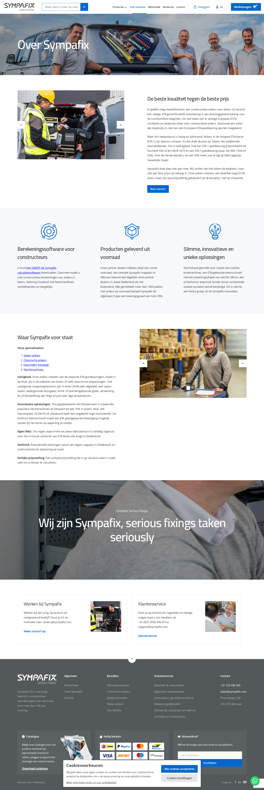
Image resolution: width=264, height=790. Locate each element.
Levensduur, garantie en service (174, 698)
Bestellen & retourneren (169, 685)
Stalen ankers (115, 704)
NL (221, 7)
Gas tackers (114, 710)
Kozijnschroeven (117, 698)
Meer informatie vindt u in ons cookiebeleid (91, 782)
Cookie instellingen (179, 778)
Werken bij (168, 6)
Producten (118, 6)
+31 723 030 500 (230, 685)
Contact (180, 6)
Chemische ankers (118, 691)
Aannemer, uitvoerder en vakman (175, 710)
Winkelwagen (245, 6)
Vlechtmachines (33, 369)
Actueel (68, 698)
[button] (21, 125)
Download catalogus (35, 768)
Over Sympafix (138, 6)
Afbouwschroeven (118, 685)
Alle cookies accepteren (179, 769)
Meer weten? (158, 189)
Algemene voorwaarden (169, 691)
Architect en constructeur (170, 716)
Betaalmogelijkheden (167, 704)
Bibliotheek (154, 6)
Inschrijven (209, 763)
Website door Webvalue (31, 782)
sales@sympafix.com (233, 691)
